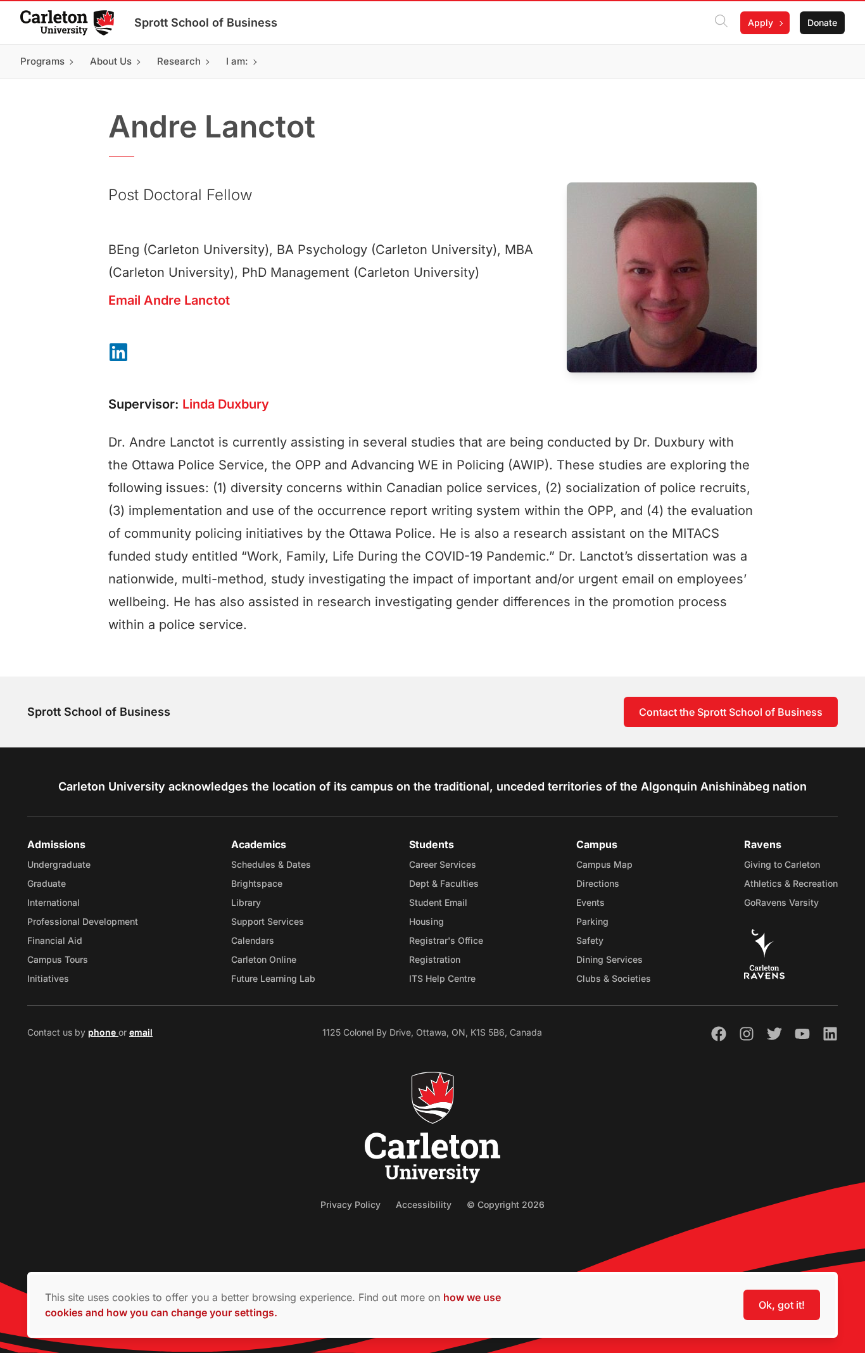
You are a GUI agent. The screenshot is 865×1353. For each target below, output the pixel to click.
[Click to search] (721, 22)
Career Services (442, 864)
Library (246, 902)
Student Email (438, 902)
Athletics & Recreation (791, 883)
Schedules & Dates (271, 864)
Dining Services (609, 959)
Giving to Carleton (782, 864)
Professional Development (82, 921)
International (53, 902)
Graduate (46, 883)
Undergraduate (59, 864)
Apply (760, 22)
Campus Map (604, 864)
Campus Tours (57, 959)
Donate (822, 22)
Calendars (252, 940)
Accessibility (423, 1204)
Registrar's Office (446, 940)
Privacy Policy (350, 1204)
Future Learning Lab (273, 978)
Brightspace (256, 883)
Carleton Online (263, 959)
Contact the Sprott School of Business (731, 712)
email (141, 1032)
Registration (434, 959)
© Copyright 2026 (506, 1204)
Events (590, 902)
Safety (589, 940)
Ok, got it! (782, 1305)
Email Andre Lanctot (169, 300)
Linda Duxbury (225, 404)
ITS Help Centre (442, 978)
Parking (592, 921)
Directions (597, 883)
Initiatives (48, 978)
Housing (426, 921)
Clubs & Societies (613, 978)
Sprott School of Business (205, 22)
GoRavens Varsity (781, 902)
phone (103, 1032)
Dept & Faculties (444, 883)
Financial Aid (54, 940)
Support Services (267, 921)
